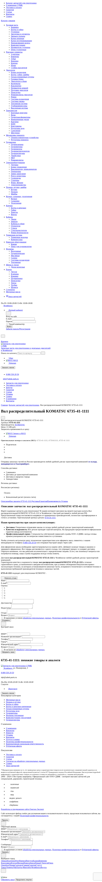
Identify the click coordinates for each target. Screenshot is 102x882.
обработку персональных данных (30, 650)
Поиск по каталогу (9, 353)
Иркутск (29, 861)
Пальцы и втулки (13, 702)
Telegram (12, 363)
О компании (11, 728)
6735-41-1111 (50, 518)
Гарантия (10, 10)
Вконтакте (12, 689)
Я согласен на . (24, 650)
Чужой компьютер (17, 324)
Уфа (14, 867)
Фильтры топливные (15, 715)
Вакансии (10, 730)
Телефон (5, 639)
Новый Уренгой (42, 863)
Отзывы (64, 501)
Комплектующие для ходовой (18, 718)
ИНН (3, 634)
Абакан (4, 861)
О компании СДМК (14, 5)
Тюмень (9, 867)
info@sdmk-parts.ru (11, 379)
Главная (4, 405)
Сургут (39, 865)
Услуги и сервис (13, 739)
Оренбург (5, 865)
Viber (10, 358)
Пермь (12, 865)
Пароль (9, 321)
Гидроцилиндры (13, 720)
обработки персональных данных (37, 618)
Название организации (11, 636)
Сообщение (6, 844)
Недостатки (6, 608)
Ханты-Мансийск (23, 867)
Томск (3, 867)
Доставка (35, 501)
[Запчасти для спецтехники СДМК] (16, 346)
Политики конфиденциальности (66, 618)
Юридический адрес (10, 644)
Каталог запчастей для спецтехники (21, 3)
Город (4, 642)
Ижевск (22, 861)
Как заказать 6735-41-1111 (20, 501)
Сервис (9, 16)
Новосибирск (29, 863)
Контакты (10, 14)
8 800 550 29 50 (12, 374)
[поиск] (43, 353)
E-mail (8, 319)
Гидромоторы (12, 713)
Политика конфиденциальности (19, 742)
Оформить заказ (8, 880)
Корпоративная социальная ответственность (25, 744)
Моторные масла (13, 700)
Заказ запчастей (12, 766)
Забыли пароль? (13, 329)
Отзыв (3, 613)
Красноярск (6, 863)
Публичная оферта (14, 746)
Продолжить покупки (24, 880)
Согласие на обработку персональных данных (25, 761)
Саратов (32, 865)
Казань (36, 861)
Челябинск (36, 867)
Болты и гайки (12, 704)
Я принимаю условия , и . (51, 618)
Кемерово (43, 861)
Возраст (4, 615)
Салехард (19, 865)
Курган (14, 863)
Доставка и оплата (14, 7)
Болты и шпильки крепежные (18, 706)
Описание (5, 501)
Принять (5, 820)
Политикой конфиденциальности (34, 816)
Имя (3, 580)
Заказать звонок (8, 368)
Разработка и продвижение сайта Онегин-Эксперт (22, 809)
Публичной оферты (90, 618)
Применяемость (54, 501)
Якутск (44, 867)
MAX (15, 360)
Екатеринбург (13, 861)
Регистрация (25, 329)
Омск (51, 863)
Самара (26, 865)
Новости (9, 733)
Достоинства (6, 603)
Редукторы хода (12, 711)
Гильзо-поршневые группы (17, 709)
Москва (20, 863)
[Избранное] (2, 333)
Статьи (9, 12)
